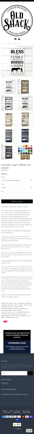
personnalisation (5, 315)
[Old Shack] (17, 20)
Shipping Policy (16, 412)
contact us (17, 411)
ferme (15, 310)
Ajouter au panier (17, 201)
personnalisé (14, 315)
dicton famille (19, 306)
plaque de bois (23, 315)
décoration (16, 308)
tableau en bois (10, 317)
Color (2, 184)
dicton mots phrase (6, 308)
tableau (3, 317)
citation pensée (5, 306)
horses (28, 312)
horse (13, 312)
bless (11, 303)
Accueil (3, 43)
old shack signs (11, 314)
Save (6, 321)
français (20, 310)
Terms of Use (26, 411)
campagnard (21, 303)
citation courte (28, 305)
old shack (3, 314)
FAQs (11, 411)
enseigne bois (23, 308)
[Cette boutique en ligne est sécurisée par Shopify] (17, 426)
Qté (2, 191)
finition (3, 177)
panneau (24, 314)
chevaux (20, 305)
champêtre (4, 305)
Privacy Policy (6, 412)
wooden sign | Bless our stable (14, 43)
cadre (15, 303)
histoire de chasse (6, 312)
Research (4, 411)
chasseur (10, 305)
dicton (12, 306)
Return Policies (27, 412)
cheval (15, 305)
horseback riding (20, 312)
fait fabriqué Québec (6, 310)
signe (29, 315)
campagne (29, 303)
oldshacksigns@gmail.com (9, 389)
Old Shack (4, 170)
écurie (17, 317)
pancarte (19, 314)
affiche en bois (5, 303)
